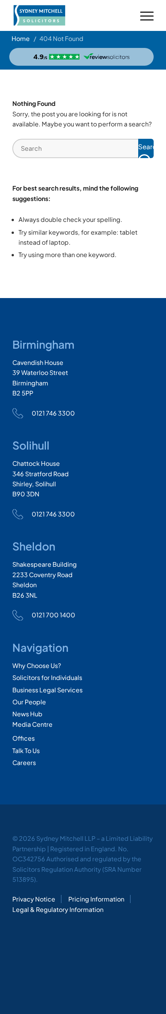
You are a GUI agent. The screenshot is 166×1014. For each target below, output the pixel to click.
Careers (24, 762)
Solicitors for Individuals (47, 677)
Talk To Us (26, 750)
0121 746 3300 (53, 413)
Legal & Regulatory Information (57, 909)
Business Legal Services (47, 690)
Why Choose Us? (36, 665)
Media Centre (32, 724)
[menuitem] (143, 15)
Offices (23, 738)
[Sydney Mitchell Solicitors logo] (68, 15)
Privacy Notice (33, 899)
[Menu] (143, 15)
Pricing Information (96, 899)
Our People (29, 702)
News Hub (27, 714)
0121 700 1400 (53, 615)
